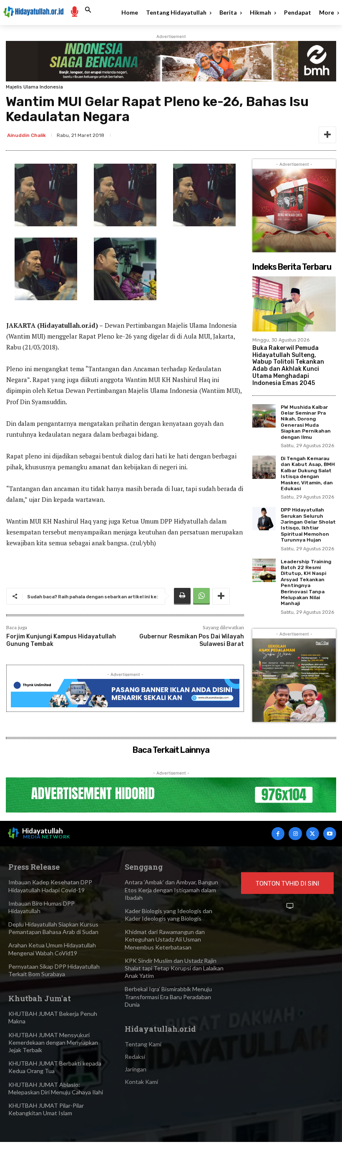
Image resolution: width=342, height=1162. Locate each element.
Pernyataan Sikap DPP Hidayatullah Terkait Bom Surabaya (54, 970)
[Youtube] (329, 833)
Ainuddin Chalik (26, 135)
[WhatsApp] (201, 596)
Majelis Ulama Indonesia (34, 86)
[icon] (74, 11)
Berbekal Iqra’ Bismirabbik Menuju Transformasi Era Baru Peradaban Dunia (168, 996)
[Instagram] (295, 833)
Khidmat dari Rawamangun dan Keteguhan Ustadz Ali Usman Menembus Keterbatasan (165, 939)
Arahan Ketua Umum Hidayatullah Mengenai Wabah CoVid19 (52, 949)
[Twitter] (312, 833)
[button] (88, 10)
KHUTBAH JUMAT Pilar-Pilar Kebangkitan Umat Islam (46, 1109)
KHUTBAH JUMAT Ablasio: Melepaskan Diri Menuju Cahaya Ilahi (55, 1088)
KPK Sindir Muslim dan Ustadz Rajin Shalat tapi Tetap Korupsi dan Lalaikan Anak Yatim (174, 968)
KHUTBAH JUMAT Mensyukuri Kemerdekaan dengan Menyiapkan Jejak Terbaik (53, 1042)
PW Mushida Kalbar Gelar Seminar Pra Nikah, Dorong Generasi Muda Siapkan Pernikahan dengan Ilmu (306, 422)
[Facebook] (278, 833)
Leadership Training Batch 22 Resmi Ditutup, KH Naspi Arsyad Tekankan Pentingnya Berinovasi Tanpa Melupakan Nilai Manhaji (306, 583)
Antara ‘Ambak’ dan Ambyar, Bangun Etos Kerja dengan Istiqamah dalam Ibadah (171, 889)
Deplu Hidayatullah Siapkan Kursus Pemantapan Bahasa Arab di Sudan (53, 928)
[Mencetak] (182, 596)
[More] (327, 135)
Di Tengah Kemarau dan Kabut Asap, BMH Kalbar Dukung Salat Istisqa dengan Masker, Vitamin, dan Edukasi (308, 473)
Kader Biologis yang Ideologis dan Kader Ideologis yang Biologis (168, 914)
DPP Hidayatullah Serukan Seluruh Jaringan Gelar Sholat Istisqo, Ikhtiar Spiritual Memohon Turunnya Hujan (308, 525)
